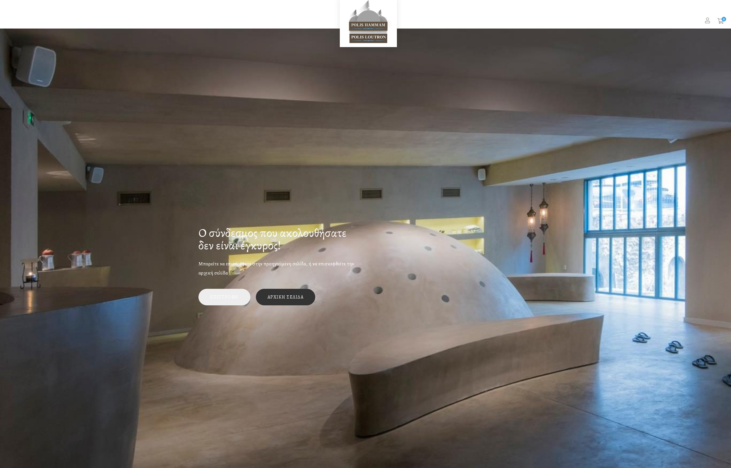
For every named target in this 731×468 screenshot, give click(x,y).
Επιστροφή (224, 297)
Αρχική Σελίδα (286, 297)
